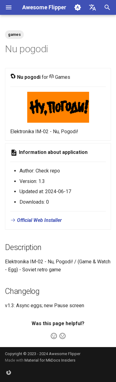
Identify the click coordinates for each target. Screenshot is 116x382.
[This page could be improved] (62, 336)
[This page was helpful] (54, 336)
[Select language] (92, 7)
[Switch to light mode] (77, 7)
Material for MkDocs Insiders (49, 360)
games (14, 34)
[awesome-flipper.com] (9, 372)
